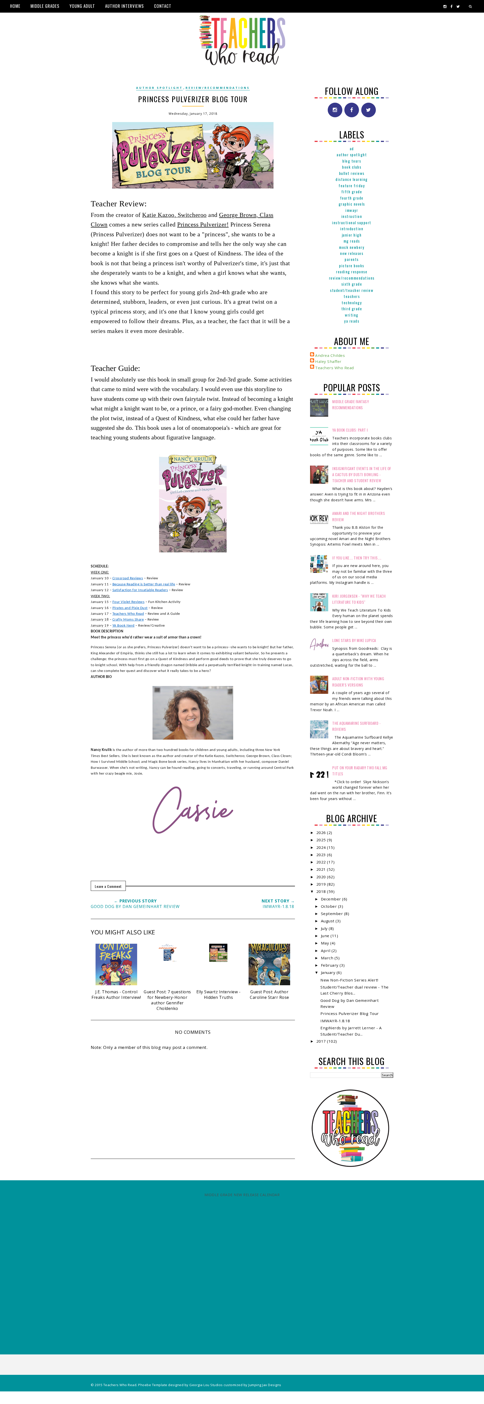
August (328, 920)
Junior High (352, 235)
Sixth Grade (351, 284)
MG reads (352, 241)
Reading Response (351, 271)
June (326, 935)
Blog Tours (351, 161)
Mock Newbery (351, 247)
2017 (321, 1041)
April (326, 950)
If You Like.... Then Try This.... (356, 557)
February (330, 965)
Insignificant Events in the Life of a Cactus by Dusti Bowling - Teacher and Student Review (361, 474)
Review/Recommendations (218, 88)
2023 (321, 854)
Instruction (351, 216)
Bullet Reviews (352, 173)
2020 (321, 876)
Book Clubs (351, 167)
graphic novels (352, 204)
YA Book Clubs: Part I (350, 430)
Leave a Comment (108, 886)
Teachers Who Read (334, 367)
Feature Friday (352, 185)
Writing (351, 315)
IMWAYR (351, 210)
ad (352, 148)
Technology (352, 302)
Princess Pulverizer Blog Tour (349, 1013)
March (328, 957)
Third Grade (351, 308)
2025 (321, 839)
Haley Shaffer (328, 361)
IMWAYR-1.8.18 (335, 1020)
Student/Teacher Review (351, 290)
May (325, 942)
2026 (321, 832)
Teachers (352, 296)
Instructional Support (351, 222)
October (329, 906)
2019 (321, 884)
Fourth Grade (352, 198)
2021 (321, 869)
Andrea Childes (330, 355)
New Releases (351, 253)
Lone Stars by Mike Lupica (354, 640)
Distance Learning (352, 179)
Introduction (351, 228)
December (331, 898)
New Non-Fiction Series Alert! (349, 979)
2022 (321, 861)
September (332, 913)
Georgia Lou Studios (206, 1385)
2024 (321, 847)
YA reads (351, 321)
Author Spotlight (159, 88)
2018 (321, 891)
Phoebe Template (152, 1385)
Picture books (351, 265)
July (325, 928)
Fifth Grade (351, 191)
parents (352, 259)
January (329, 972)
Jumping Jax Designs (264, 1385)
